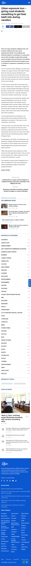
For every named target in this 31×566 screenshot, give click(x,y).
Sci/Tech (3, 346)
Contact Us (8, 559)
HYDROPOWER (5, 309)
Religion (4, 343)
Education (4, 276)
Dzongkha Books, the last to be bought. (15, 435)
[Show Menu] (29, 2)
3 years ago (12, 216)
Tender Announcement (7, 383)
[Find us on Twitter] (4, 481)
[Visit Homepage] (3, 2)
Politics (3, 334)
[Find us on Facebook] (1, 481)
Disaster (4, 270)
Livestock (4, 322)
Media (3, 325)
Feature (3, 285)
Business (4, 255)
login (6, 198)
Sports (3, 352)
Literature (4, 319)
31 (18, 228)
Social (3, 349)
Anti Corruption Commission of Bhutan (13, 249)
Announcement (6, 246)
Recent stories (6, 340)
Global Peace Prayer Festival (10, 294)
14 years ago (6, 221)
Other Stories (5, 328)
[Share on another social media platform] (26, 26)
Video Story (5, 370)
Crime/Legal (5, 261)
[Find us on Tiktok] (16, 481)
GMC (2, 297)
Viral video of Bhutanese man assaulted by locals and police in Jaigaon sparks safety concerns (18, 429)
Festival (4, 291)
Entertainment (6, 279)
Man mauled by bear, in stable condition (13, 220)
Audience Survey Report (9, 252)
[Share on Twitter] (18, 26)
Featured (4, 288)
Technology (5, 355)
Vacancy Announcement (19, 383)
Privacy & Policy (25, 559)
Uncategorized (6, 364)
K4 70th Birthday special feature (11, 312)
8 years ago (12, 208)
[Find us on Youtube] (13, 481)
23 (11, 221)
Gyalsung (4, 300)
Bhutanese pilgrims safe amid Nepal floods (12, 488)
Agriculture (5, 243)
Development (5, 267)
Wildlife (4, 373)
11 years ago (12, 228)
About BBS (16, 559)
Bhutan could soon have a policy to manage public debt (18, 226)
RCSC (2, 337)
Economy (4, 273)
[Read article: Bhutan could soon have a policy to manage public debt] (4, 226)
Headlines (4, 303)
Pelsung (4, 331)
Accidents (4, 239)
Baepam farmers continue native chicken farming (17, 205)
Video (3, 367)
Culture (3, 264)
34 (17, 208)
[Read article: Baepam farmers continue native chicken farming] (4, 206)
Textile (3, 358)
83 (17, 216)
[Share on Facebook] (10, 26)
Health (3, 306)
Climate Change (6, 258)
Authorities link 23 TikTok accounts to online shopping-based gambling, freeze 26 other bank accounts (17, 442)
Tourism (3, 361)
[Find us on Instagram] (10, 481)
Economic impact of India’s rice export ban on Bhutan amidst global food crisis (19, 213)
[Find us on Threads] (7, 481)
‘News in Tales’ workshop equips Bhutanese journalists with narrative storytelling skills (11, 418)
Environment (5, 282)
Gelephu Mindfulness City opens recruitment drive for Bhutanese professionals (16, 449)
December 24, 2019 (5, 23)
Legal (3, 315)
